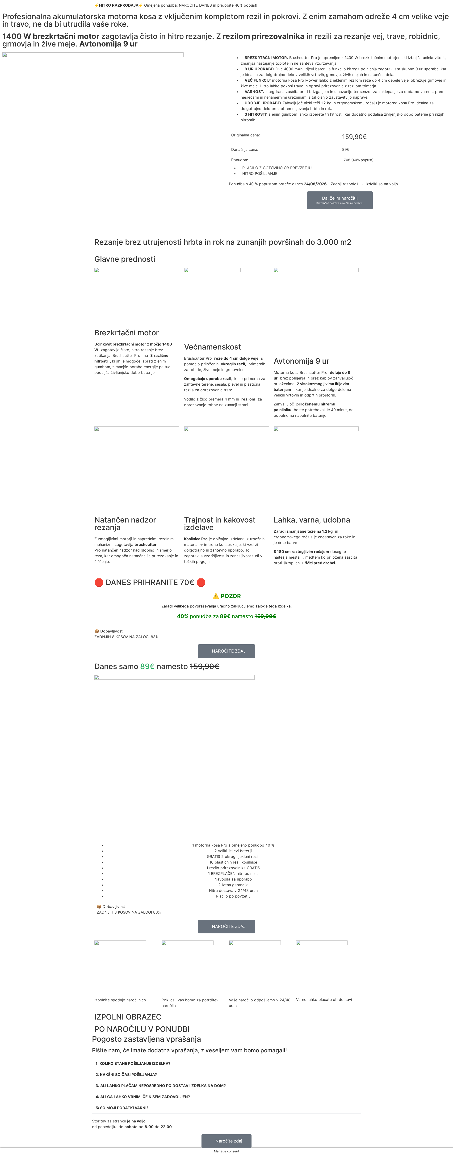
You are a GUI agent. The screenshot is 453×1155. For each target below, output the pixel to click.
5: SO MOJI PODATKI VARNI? (122, 1107)
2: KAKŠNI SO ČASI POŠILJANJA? (126, 1074)
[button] (226, 1063)
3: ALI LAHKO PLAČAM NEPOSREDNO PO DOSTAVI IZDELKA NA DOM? (161, 1085)
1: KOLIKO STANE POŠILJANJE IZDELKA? (133, 1063)
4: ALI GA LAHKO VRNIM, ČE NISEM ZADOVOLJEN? (143, 1096)
